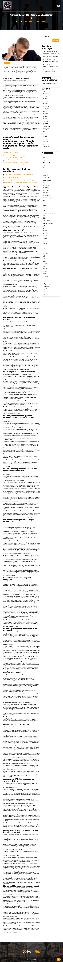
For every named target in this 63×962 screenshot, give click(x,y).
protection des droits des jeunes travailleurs (20, 72)
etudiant (45, 205)
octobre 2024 (46, 128)
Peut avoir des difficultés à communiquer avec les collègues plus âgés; (19, 180)
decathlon (45, 190)
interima (45, 231)
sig (43, 269)
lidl (44, 241)
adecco (44, 157)
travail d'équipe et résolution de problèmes (19, 74)
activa (44, 155)
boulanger (45, 170)
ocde (44, 258)
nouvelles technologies (25, 70)
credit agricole (46, 187)
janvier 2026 (45, 103)
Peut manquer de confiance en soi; (11, 177)
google (44, 218)
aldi (44, 159)
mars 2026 (45, 100)
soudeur (45, 271)
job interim (45, 235)
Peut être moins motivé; (9, 175)
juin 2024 (45, 134)
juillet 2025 (45, 113)
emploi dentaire (46, 195)
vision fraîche (29, 74)
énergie (10, 68)
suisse (44, 273)
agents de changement (28, 64)
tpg (44, 283)
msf (44, 256)
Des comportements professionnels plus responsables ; (16, 162)
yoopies (44, 294)
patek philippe (46, 260)
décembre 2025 (46, 105)
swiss (44, 274)
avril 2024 (45, 138)
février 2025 (45, 121)
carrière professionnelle (17, 66)
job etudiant (45, 233)
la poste (45, 238)
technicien (45, 276)
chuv (44, 182)
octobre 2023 (46, 148)
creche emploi (46, 185)
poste (44, 261)
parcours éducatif (13, 71)
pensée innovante (20, 71)
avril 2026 (45, 98)
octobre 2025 (46, 108)
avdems (44, 165)
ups (44, 291)
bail (44, 169)
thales (44, 279)
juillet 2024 (45, 133)
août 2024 (45, 131)
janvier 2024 (45, 143)
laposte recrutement (47, 240)
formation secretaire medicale (49, 213)
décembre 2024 (46, 124)
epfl (44, 202)
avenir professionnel (8, 66)
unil (44, 289)
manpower (45, 253)
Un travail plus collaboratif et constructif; (13, 157)
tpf (43, 281)
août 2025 (45, 111)
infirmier (45, 230)
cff (43, 174)
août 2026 (45, 91)
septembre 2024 (46, 129)
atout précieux (35, 64)
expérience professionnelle (17, 68)
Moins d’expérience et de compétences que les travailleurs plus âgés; (19, 174)
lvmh (44, 248)
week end (45, 293)
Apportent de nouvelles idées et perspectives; (14, 150)
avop (44, 167)
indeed (44, 228)
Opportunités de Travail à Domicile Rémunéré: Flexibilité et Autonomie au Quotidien (50, 61)
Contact (52, 5)
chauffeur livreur (47, 177)
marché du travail (13, 70)
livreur (44, 245)
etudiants (45, 207)
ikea (44, 226)
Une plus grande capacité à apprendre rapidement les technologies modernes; (21, 159)
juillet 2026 (45, 93)
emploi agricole (46, 193)
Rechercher (46, 36)
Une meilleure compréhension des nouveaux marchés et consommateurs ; (20, 160)
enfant (44, 200)
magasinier (45, 250)
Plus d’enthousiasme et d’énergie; (11, 152)
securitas (45, 268)
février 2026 (45, 101)
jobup (44, 236)
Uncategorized (46, 288)
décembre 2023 (46, 144)
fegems (44, 208)
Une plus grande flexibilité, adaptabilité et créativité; (15, 155)
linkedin (45, 243)
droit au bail (45, 192)
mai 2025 (45, 116)
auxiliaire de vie (46, 162)
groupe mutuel (46, 220)
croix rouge (45, 188)
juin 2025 (45, 115)
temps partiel (46, 278)
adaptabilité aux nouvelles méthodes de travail (14, 64)
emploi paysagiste (47, 198)
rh (43, 264)
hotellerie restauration (48, 223)
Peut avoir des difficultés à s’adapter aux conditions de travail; (17, 179)
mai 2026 (45, 96)
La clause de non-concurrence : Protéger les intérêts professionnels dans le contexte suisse (51, 56)
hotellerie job (46, 222)
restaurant (45, 263)
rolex (44, 266)
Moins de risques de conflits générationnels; (13, 154)
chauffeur (45, 175)
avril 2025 (45, 118)
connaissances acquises (13, 67)
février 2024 (45, 141)
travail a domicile (46, 284)
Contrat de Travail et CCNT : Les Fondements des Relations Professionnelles (49, 71)
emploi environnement (48, 197)
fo (43, 212)
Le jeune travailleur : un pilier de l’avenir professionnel (16, 78)
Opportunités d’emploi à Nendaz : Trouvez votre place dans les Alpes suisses (50, 66)
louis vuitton (46, 246)
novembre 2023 (46, 146)
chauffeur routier (47, 180)
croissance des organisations (27, 67)
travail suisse (46, 286)
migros (44, 255)
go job (44, 217)
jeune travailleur (26, 68)
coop (44, 184)
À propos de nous (45, 5)
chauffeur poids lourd (48, 179)
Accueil (18, 21)
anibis (44, 160)
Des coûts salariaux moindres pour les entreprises (15, 164)
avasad (44, 164)
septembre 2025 (46, 110)
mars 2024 (45, 139)
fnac (44, 210)
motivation (19, 70)
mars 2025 (45, 119)
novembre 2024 (46, 126)
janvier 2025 (45, 123)
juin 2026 (45, 95)
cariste (44, 172)
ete (44, 203)
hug (44, 225)
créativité (20, 67)
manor (44, 251)
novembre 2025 (46, 106)
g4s (44, 215)
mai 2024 (45, 136)
